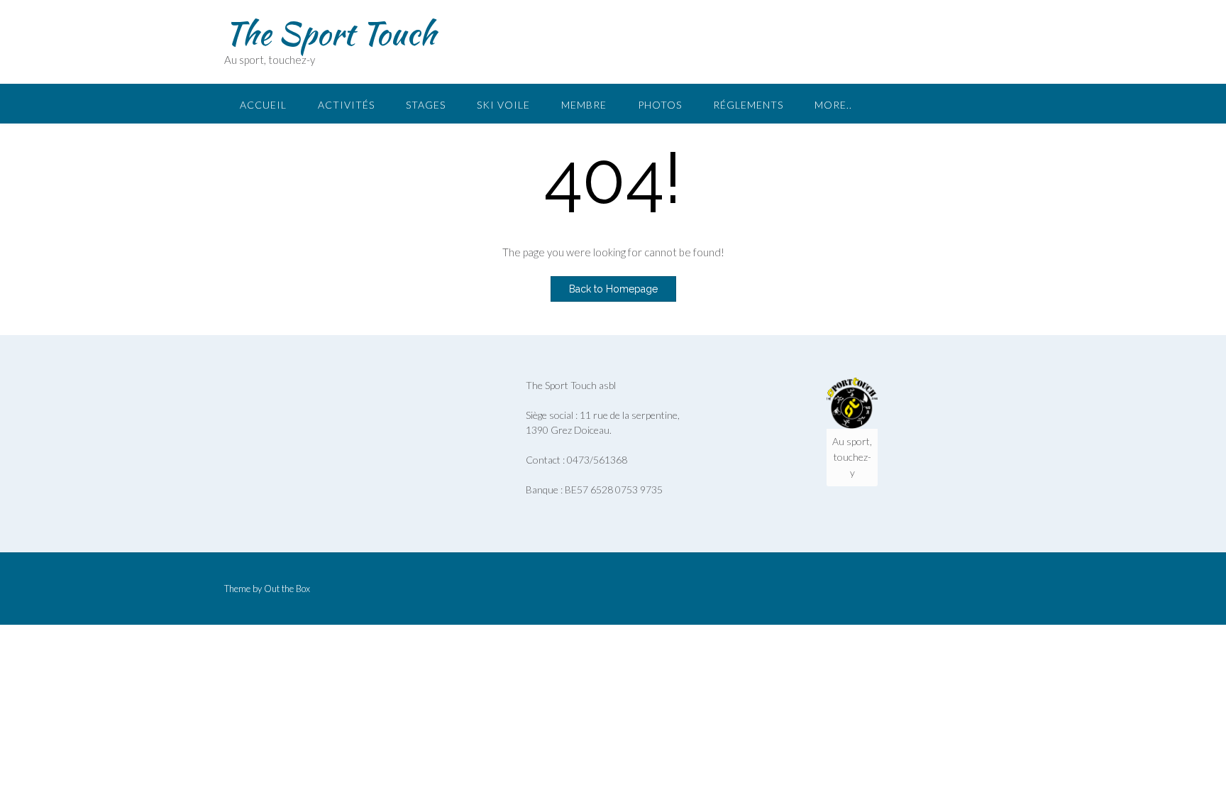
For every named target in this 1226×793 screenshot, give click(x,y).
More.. (833, 105)
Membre (584, 105)
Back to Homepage (613, 289)
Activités (346, 105)
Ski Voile (503, 105)
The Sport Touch (330, 33)
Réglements (748, 105)
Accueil (263, 105)
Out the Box (287, 588)
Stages (426, 105)
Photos (660, 105)
